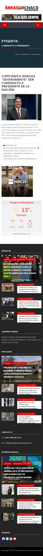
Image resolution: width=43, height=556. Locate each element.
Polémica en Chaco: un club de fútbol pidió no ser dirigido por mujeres (28, 289)
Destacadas (8, 148)
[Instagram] (11, 538)
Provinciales (31, 148)
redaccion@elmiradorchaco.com (19, 443)
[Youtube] (14, 538)
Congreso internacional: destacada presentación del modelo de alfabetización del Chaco (29, 491)
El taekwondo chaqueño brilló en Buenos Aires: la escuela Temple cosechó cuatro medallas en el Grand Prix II (20, 270)
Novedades (31, 259)
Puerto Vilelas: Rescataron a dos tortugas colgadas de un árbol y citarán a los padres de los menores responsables (29, 422)
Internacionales (18, 463)
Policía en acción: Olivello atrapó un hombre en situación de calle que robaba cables (29, 391)
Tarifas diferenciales (27, 159)
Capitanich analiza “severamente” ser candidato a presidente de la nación (18, 83)
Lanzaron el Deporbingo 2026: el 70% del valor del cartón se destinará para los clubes (29, 305)
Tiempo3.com (25, 234)
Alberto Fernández (14, 153)
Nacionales (20, 148)
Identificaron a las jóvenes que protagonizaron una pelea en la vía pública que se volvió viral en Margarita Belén (28, 407)
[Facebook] (3, 538)
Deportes (7, 259)
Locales (14, 259)
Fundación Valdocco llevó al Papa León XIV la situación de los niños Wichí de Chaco (29, 506)
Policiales (23, 363)
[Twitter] (7, 538)
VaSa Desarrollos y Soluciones (29, 550)
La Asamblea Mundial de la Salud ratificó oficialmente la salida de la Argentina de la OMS (29, 520)
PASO (15, 159)
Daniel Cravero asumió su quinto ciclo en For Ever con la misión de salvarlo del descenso (29, 319)
